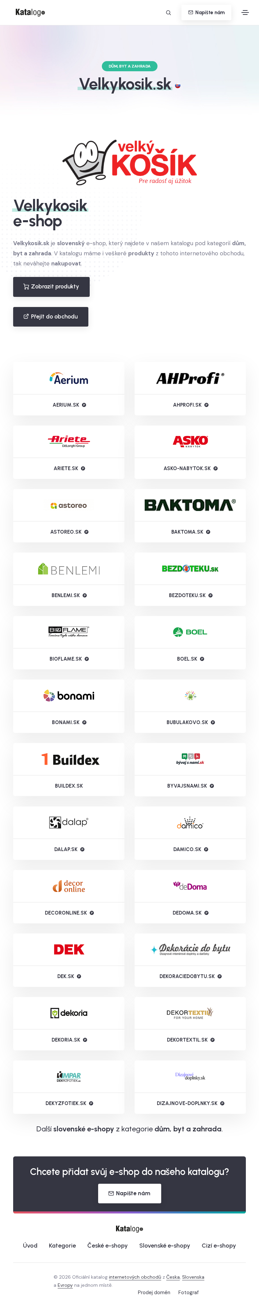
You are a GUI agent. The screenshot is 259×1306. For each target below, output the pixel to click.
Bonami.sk (66, 722)
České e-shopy (107, 1245)
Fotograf (188, 1292)
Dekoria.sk (66, 1040)
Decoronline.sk (66, 913)
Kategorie (62, 1245)
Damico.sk (187, 849)
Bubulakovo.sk (187, 722)
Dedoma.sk (187, 913)
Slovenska (193, 1277)
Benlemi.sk (66, 595)
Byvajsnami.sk (187, 786)
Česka (173, 1277)
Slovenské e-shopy (164, 1245)
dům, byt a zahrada (188, 1128)
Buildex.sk (69, 786)
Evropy (65, 1285)
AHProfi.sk (187, 405)
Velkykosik (50, 205)
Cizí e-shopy (219, 1245)
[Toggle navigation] (245, 12)
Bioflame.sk (66, 659)
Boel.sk (187, 659)
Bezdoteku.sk (187, 595)
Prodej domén (154, 1292)
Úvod (30, 1245)
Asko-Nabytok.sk (187, 468)
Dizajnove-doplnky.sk (187, 1103)
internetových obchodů (135, 1277)
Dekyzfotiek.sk (66, 1103)
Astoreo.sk (66, 532)
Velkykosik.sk (125, 84)
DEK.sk (65, 976)
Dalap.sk (66, 849)
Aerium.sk (66, 405)
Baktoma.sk (187, 532)
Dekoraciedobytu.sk (187, 976)
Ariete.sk (66, 468)
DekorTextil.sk (187, 1040)
